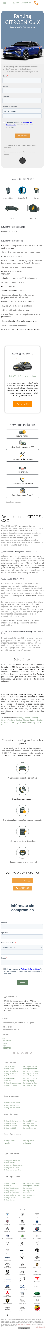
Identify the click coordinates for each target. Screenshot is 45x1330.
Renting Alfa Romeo (37, 1231)
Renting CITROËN (37, 1238)
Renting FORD (7, 1260)
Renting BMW (7, 1217)
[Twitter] (30, 1053)
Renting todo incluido (11, 1085)
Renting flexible (9, 1069)
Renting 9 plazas (9, 1197)
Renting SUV (8, 1186)
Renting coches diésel (11, 1167)
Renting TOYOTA (7, 1253)
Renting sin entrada (30, 1066)
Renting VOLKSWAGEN (7, 1238)
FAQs (4, 1046)
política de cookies (24, 1324)
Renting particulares (11, 1071)
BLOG (4, 1043)
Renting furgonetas (10, 1183)
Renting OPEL (7, 1231)
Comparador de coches (31, 1076)
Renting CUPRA (22, 1260)
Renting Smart (37, 1289)
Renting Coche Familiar (12, 1195)
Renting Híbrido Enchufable (13, 1165)
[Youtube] (26, 1053)
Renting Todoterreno (11, 1188)
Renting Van (27, 1188)
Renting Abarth (37, 1310)
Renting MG (37, 1253)
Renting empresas (10, 1076)
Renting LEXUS (7, 1267)
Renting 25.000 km (30, 1123)
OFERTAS (5, 1038)
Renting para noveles (30, 1073)
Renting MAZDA (22, 1267)
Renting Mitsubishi (7, 1296)
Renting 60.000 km (11, 1123)
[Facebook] (22, 1053)
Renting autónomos (11, 1073)
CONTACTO (6, 1041)
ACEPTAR (24, 1328)
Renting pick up (9, 1200)
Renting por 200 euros (12, 1103)
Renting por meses (30, 1078)
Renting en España (29, 1085)
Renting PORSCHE (37, 1267)
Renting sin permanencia (12, 1083)
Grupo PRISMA (30, 1001)
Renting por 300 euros (12, 1107)
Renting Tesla (37, 1281)
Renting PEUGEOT (22, 1231)
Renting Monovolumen (31, 1183)
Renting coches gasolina (12, 1170)
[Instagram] (18, 1053)
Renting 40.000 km (11, 1128)
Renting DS (37, 1245)
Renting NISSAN (7, 1245)
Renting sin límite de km (12, 1121)
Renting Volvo (22, 1281)
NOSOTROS (6, 1048)
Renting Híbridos (10, 1163)
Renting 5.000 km (29, 1128)
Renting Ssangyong (22, 1289)
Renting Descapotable (11, 1193)
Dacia (22, 1296)
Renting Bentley (7, 1310)
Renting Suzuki (7, 1281)
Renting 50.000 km (11, 1126)
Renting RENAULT (22, 1245)
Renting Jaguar (22, 1303)
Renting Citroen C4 (20, 722)
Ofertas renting (9, 1066)
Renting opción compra (31, 1071)
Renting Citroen (23, 717)
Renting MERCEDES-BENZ (22, 1217)
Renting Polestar (37, 1274)
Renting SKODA (22, 1238)
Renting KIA (22, 1253)
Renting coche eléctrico (12, 1160)
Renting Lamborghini (7, 1303)
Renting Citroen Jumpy (25, 720)
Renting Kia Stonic (22, 353)
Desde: (22, 376)
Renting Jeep (22, 1274)
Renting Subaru (7, 1289)
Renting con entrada (30, 1069)
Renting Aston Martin (22, 1310)
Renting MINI (37, 1260)
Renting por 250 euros (12, 1105)
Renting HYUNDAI (37, 1224)
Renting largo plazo (30, 1081)
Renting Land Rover (37, 1296)
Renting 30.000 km (30, 1121)
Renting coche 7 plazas (31, 1186)
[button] (4, 3)
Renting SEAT (22, 1224)
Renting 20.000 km (30, 1126)
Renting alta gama (10, 1190)
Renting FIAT (7, 1224)
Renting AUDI (37, 1217)
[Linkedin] (14, 1053)
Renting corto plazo (30, 1083)
